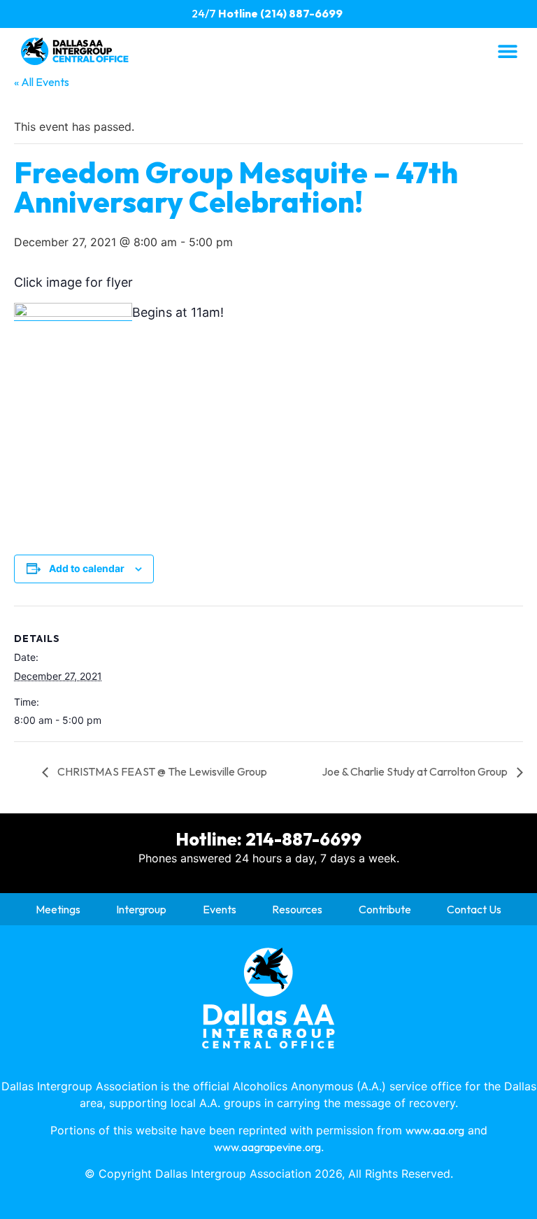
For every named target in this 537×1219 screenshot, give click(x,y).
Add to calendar (86, 568)
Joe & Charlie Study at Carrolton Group (416, 771)
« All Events (41, 82)
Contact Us (474, 909)
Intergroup (141, 909)
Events (219, 909)
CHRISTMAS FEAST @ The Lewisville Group (161, 771)
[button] (507, 50)
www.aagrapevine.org (267, 1147)
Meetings (58, 909)
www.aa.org (435, 1130)
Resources (297, 909)
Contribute (385, 909)
